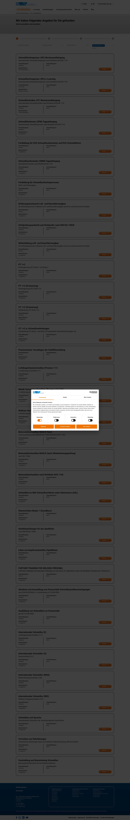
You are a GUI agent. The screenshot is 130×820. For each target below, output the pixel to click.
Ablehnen (43, 426)
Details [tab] (65, 397)
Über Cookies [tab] (87, 397)
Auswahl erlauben (65, 426)
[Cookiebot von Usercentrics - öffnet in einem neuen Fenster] (90, 392)
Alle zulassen (86, 426)
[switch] (56, 420)
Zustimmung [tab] (42, 397)
